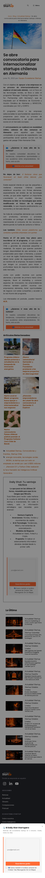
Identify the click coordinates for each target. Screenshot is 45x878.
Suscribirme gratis (22, 864)
